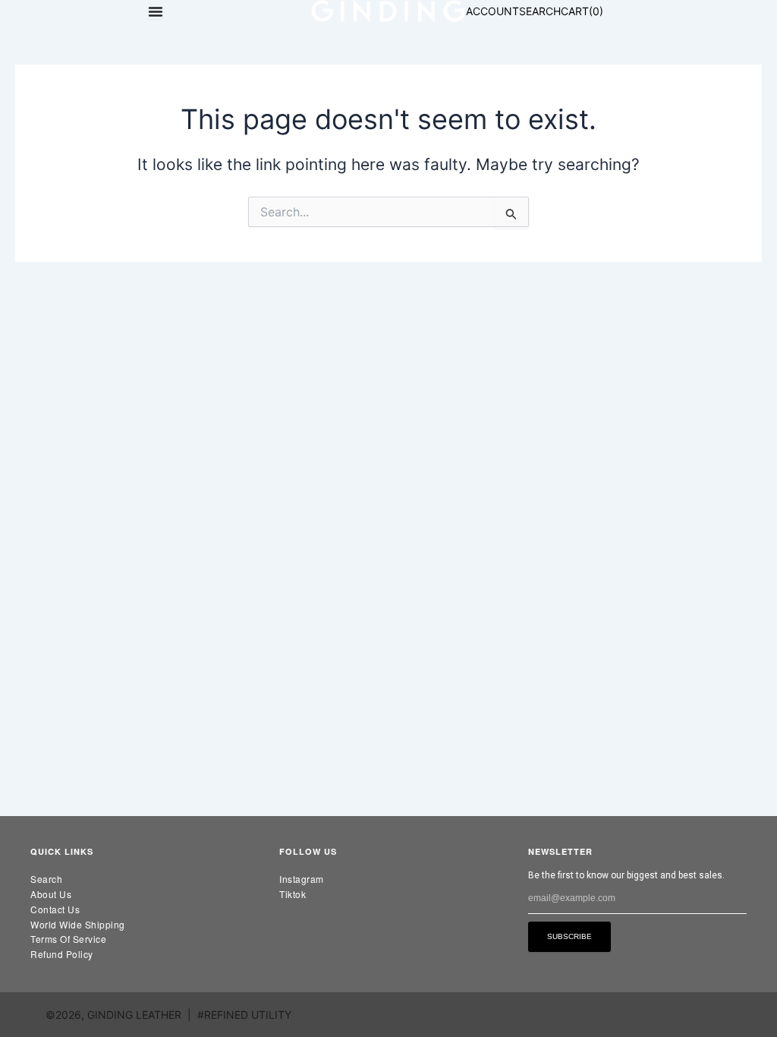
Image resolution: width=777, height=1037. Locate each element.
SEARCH (540, 11)
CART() (582, 11)
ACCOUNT (492, 11)
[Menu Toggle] (155, 11)
